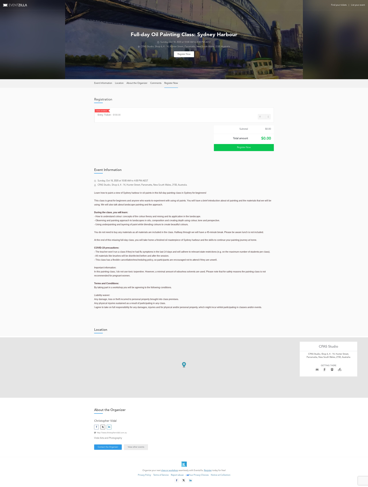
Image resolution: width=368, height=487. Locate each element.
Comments (155, 83)
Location (119, 83)
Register (208, 470)
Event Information (103, 83)
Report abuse (177, 475)
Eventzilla (15, 5)
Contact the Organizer (108, 447)
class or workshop (169, 470)
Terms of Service (161, 475)
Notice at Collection (220, 475)
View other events (136, 447)
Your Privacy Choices (199, 475)
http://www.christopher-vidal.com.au (112, 433)
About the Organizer (136, 83)
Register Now (184, 54)
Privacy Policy (144, 475)
